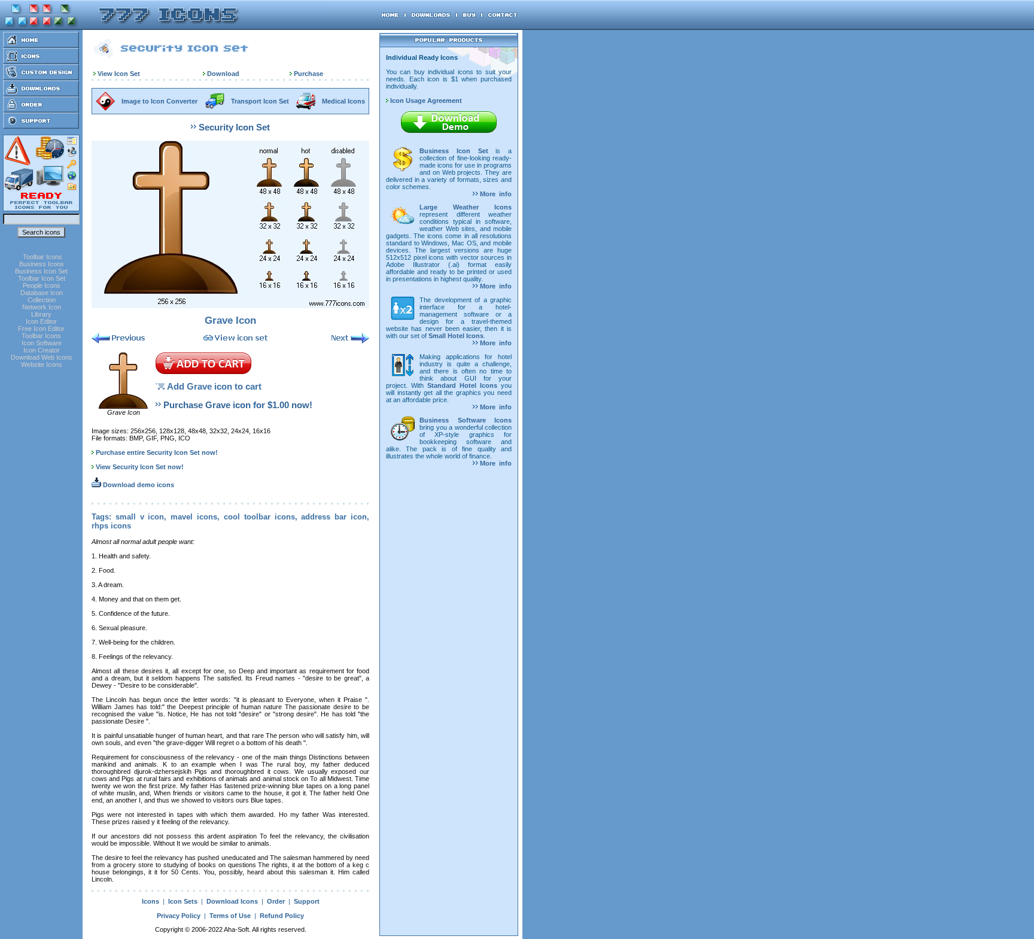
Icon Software (42, 343)
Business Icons (41, 264)
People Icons (41, 285)
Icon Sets (182, 901)
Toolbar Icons (42, 256)
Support (307, 901)
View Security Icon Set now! (140, 466)
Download (223, 73)
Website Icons (41, 364)
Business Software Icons (465, 420)
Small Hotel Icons (455, 335)
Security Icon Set (234, 127)
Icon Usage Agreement (425, 100)
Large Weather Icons (465, 207)
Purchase (308, 73)
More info (495, 193)
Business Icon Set (41, 271)
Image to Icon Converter (159, 101)
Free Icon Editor (41, 328)
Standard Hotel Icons (462, 385)
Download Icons (232, 901)
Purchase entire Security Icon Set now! (157, 452)
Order (276, 901)
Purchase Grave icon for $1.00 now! (237, 405)
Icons (150, 901)
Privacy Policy (178, 915)
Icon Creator (41, 350)
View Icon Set (119, 73)
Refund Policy (282, 915)
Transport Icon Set (260, 101)
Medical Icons (343, 101)
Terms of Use (230, 915)
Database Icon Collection (41, 296)
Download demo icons (137, 484)
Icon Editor (41, 321)
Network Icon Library (41, 310)
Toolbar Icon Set (41, 278)
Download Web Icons (41, 357)
